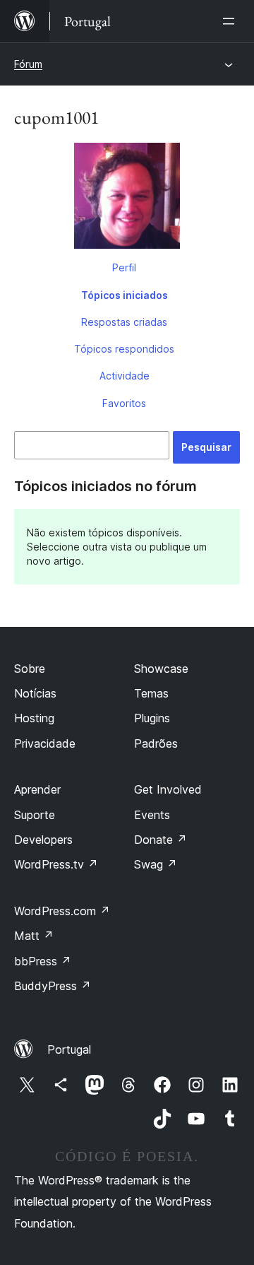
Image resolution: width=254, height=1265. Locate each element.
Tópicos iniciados (124, 295)
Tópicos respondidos (124, 349)
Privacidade (44, 743)
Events (152, 815)
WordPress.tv (56, 864)
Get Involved (168, 789)
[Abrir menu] (231, 21)
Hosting (34, 718)
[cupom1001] (127, 198)
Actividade (124, 376)
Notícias (35, 693)
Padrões (156, 743)
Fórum (28, 64)
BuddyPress (52, 986)
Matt (34, 936)
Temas (151, 693)
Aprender (37, 789)
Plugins (152, 718)
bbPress (42, 961)
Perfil (124, 267)
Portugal (69, 1049)
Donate (160, 839)
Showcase (161, 668)
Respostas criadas (124, 322)
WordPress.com (62, 911)
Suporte (34, 815)
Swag (155, 864)
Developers (43, 839)
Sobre (29, 668)
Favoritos (124, 403)
